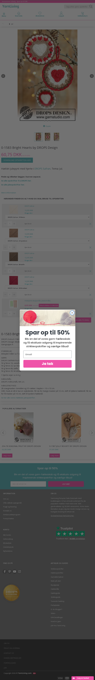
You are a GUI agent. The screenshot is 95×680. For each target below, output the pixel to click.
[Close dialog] (72, 313)
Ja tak (47, 363)
